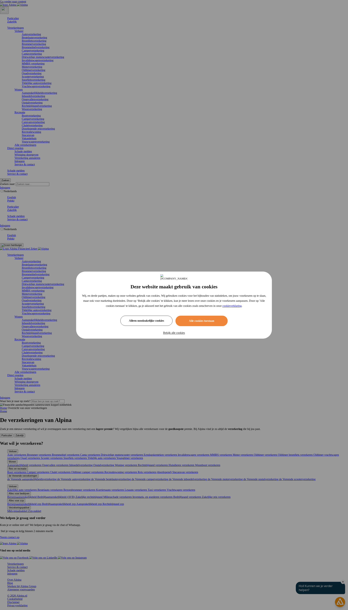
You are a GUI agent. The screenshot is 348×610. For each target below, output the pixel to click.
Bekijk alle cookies (174, 332)
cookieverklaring (232, 305)
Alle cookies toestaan (201, 320)
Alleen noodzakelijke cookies (146, 320)
